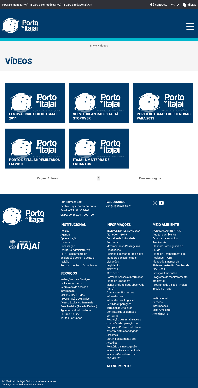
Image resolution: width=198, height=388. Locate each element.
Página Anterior (48, 178)
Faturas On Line (70, 314)
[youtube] (161, 203)
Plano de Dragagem (118, 280)
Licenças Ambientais (165, 273)
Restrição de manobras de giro (125, 253)
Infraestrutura (115, 296)
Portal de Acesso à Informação (125, 277)
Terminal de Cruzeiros (119, 307)
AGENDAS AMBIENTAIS (167, 230)
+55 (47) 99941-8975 (118, 206)
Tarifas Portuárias (71, 317)
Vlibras (191, 4)
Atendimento (119, 366)
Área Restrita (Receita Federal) (79, 306)
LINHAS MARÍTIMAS (73, 294)
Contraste (161, 4)
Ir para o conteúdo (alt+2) (45, 4)
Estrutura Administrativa (75, 250)
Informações (119, 225)
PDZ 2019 (112, 269)
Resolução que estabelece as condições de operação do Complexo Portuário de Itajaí (124, 323)
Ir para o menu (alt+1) (15, 4)
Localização (68, 246)
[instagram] (155, 203)
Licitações (113, 261)
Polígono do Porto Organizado (79, 265)
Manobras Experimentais (122, 257)
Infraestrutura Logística (121, 300)
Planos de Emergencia (166, 261)
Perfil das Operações (119, 304)
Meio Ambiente (166, 225)
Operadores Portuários (120, 292)
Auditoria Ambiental (164, 234)
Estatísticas (114, 250)
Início (93, 45)
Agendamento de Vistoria (76, 310)
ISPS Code (113, 273)
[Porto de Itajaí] (21, 25)
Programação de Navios (75, 298)
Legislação (113, 265)
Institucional (73, 225)
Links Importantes (71, 283)
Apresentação (69, 238)
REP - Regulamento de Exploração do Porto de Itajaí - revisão (78, 257)
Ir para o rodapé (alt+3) (77, 4)
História (65, 242)
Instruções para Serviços (75, 279)
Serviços (69, 273)
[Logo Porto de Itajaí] (24, 216)
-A (177, 4)
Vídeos (103, 45)
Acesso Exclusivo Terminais (77, 302)
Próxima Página (150, 178)
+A (172, 4)
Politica (65, 230)
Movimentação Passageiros (123, 246)
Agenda (65, 234)
